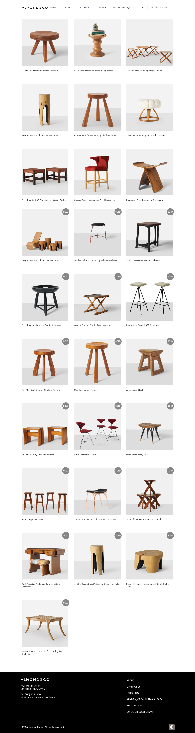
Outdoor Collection (139, 712)
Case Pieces (84, 7)
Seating (54, 7)
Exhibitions (133, 693)
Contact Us (133, 686)
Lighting (101, 7)
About (130, 680)
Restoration (134, 705)
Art (142, 7)
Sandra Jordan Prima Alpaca (144, 699)
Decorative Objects (123, 7)
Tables (68, 7)
